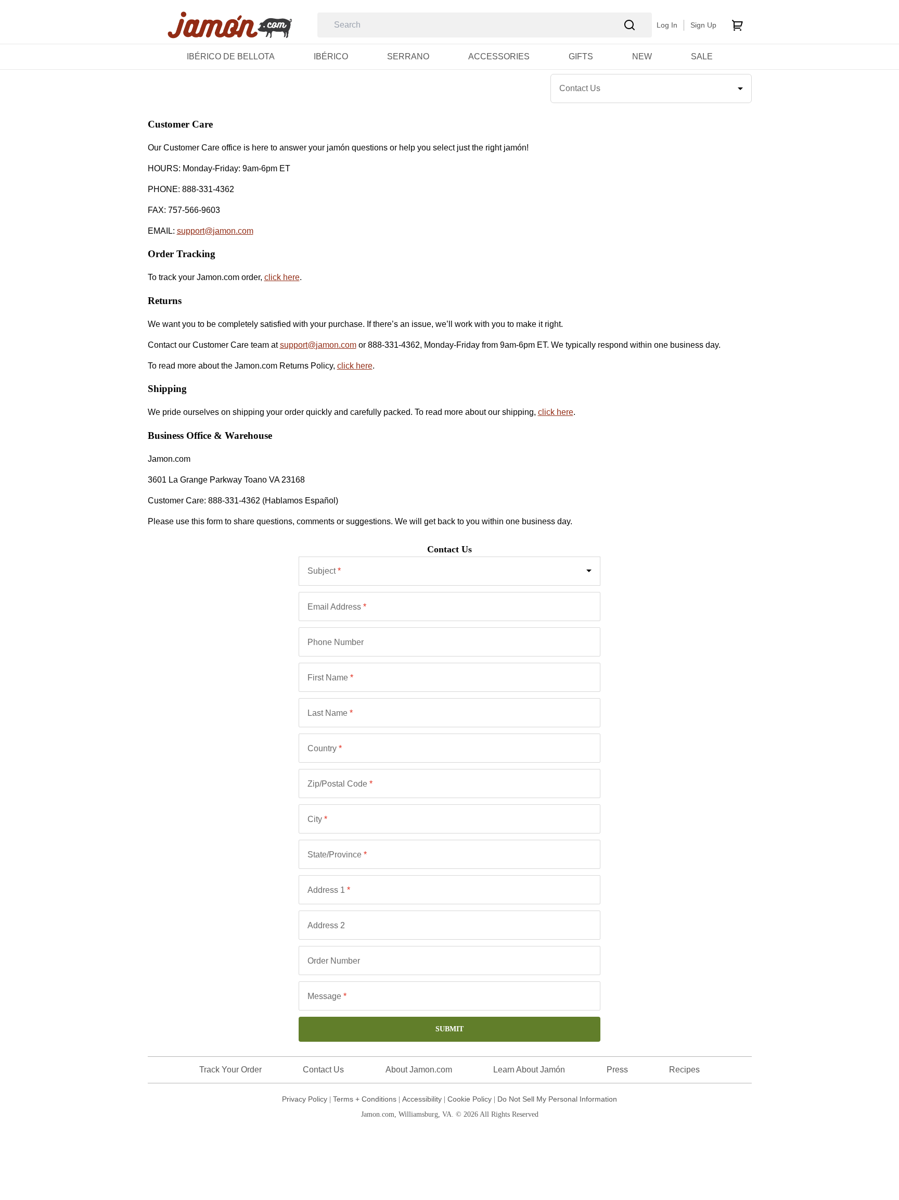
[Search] (629, 25)
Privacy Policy (304, 1099)
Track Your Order (230, 1069)
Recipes (684, 1069)
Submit (449, 1029)
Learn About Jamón (529, 1069)
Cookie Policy (469, 1099)
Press (617, 1069)
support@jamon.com (215, 230)
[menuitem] (231, 56)
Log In (667, 25)
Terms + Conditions (364, 1099)
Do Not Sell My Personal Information (557, 1099)
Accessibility (422, 1099)
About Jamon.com (419, 1069)
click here (282, 277)
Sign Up (703, 25)
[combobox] (450, 571)
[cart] (737, 24)
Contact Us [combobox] (579, 88)
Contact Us (323, 1069)
